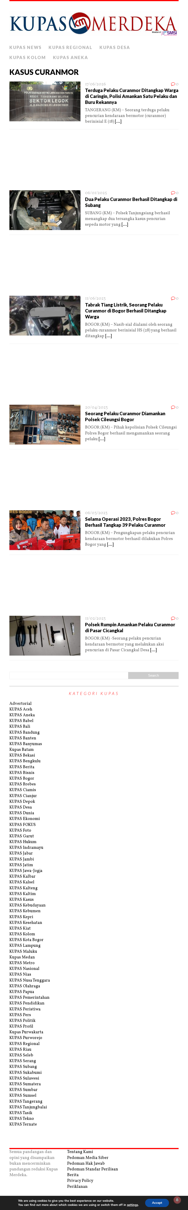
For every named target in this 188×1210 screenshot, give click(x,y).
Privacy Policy (80, 1181)
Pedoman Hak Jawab (86, 1164)
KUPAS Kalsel (21, 882)
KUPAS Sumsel (22, 1096)
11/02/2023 (95, 618)
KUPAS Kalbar (22, 876)
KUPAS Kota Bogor (26, 940)
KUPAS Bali (19, 727)
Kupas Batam (21, 750)
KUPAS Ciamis (22, 790)
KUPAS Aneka (70, 57)
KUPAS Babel (21, 721)
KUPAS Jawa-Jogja (25, 871)
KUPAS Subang (23, 1067)
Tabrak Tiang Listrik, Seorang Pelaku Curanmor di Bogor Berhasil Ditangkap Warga (125, 310)
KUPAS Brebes (22, 784)
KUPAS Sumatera (25, 1084)
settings (132, 1205)
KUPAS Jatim (21, 865)
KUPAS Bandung (24, 732)
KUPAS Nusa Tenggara (29, 980)
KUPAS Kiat (20, 928)
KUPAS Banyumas (25, 744)
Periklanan (77, 1187)
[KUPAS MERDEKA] (94, 22)
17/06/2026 (95, 84)
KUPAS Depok (22, 802)
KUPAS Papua (21, 992)
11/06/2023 (95, 298)
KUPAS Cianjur (23, 796)
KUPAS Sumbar (23, 1090)
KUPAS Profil (21, 1026)
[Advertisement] (94, 161)
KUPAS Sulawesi (24, 1078)
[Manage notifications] (177, 1200)
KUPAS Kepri (21, 917)
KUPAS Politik (22, 1021)
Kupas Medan (22, 957)
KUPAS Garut (21, 836)
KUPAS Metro (22, 963)
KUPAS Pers (20, 1015)
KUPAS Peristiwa (25, 1009)
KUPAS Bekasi (22, 755)
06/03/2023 (96, 513)
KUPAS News (25, 47)
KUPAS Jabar (21, 853)
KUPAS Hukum (22, 842)
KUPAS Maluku (23, 952)
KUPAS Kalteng (23, 888)
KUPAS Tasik (20, 1113)
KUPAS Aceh (20, 709)
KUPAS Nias (20, 974)
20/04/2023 (96, 407)
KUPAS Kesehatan (25, 923)
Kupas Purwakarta (26, 1032)
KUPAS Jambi (21, 859)
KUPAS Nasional (24, 969)
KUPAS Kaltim (22, 894)
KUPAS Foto (20, 830)
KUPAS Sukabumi (25, 1073)
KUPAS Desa (115, 47)
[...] (118, 122)
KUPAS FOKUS (22, 825)
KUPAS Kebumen (25, 911)
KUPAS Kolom (27, 57)
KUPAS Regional (71, 47)
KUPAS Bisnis (21, 773)
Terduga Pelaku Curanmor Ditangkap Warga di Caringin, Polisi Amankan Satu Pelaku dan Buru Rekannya (131, 96)
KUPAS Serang (22, 1061)
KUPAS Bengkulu (25, 761)
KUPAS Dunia (21, 813)
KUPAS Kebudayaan (27, 905)
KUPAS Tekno (21, 1119)
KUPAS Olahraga (24, 986)
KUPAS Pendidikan (26, 1003)
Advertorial (20, 704)
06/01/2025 (96, 193)
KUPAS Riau (20, 1050)
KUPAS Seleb (21, 1055)
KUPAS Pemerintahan (29, 998)
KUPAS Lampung (25, 946)
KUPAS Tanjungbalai (28, 1107)
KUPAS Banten (22, 738)
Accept (157, 1203)
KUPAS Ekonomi (24, 819)
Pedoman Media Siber (87, 1158)
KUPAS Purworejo (25, 1038)
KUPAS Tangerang (25, 1101)
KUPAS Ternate (23, 1124)
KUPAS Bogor (21, 778)
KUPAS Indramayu (26, 848)
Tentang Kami (80, 1152)
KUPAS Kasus (21, 900)
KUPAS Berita (21, 767)
